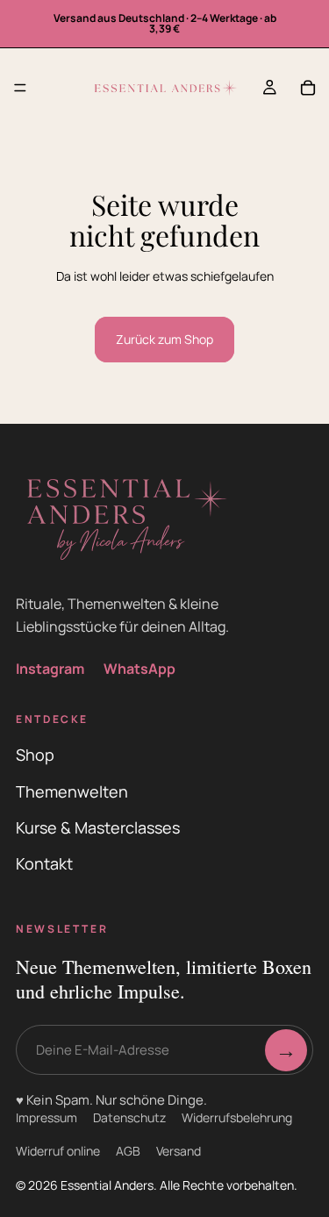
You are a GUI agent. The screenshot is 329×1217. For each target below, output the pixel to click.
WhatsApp (139, 668)
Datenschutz (129, 1117)
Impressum (46, 1117)
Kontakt (44, 863)
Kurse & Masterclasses (98, 827)
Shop (35, 754)
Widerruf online (58, 1150)
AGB (128, 1150)
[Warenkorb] (308, 87)
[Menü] (20, 88)
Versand (178, 1150)
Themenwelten (72, 791)
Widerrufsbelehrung (237, 1117)
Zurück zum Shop (164, 339)
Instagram (50, 668)
